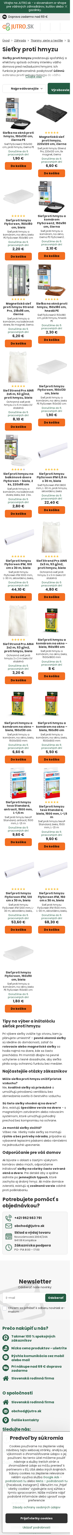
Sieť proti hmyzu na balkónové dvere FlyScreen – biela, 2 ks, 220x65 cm (18, 479)
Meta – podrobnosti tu (52, 1481)
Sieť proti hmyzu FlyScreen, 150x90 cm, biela (18, 976)
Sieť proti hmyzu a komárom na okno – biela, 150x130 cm (18, 726)
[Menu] (65, 27)
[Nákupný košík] (55, 27)
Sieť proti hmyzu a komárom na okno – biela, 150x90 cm (51, 726)
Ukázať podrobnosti (36, 1528)
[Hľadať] (45, 27)
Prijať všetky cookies (36, 1518)
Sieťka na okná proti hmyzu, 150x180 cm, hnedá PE (51, 307)
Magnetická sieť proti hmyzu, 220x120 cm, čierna (51, 140)
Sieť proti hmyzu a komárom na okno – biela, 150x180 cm (51, 643)
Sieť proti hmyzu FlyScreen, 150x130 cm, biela (52, 389)
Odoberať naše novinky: (35, 1287)
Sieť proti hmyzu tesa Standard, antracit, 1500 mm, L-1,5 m (18, 807)
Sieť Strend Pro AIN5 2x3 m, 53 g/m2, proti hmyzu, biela (51, 564)
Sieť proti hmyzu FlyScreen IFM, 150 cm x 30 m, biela (51, 896)
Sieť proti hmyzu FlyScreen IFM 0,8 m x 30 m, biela (52, 477)
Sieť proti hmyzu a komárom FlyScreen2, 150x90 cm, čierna (51, 221)
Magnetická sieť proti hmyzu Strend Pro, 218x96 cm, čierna (18, 309)
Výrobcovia (60, 90)
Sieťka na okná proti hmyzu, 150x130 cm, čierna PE (18, 136)
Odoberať (55, 1298)
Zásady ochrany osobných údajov (36, 1507)
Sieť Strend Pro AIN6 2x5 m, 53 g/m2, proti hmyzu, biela (18, 394)
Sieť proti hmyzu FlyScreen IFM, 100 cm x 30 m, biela (18, 564)
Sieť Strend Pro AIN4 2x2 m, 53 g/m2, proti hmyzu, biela (18, 647)
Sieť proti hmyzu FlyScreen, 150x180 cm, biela (18, 223)
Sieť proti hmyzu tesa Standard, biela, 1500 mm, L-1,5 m (51, 811)
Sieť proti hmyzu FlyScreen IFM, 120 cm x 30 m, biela (18, 896)
